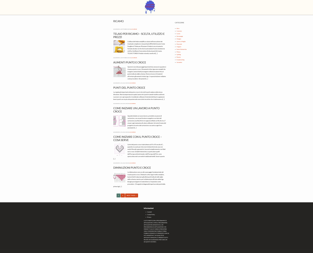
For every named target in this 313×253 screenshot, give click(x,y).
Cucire (178, 33)
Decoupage (179, 36)
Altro (177, 28)
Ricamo (178, 57)
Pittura (178, 52)
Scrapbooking (180, 59)
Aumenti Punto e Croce (129, 62)
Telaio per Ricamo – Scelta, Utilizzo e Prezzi (139, 35)
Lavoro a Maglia (181, 41)
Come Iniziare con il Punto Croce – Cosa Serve (137, 138)
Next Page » (131, 196)
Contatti (149, 212)
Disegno (178, 39)
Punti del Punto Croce (129, 87)
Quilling (178, 54)
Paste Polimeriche (181, 49)
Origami (178, 46)
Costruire (179, 31)
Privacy (149, 217)
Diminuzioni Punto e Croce (132, 167)
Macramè (179, 44)
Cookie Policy (151, 214)
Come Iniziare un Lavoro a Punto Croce (136, 110)
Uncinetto (179, 62)
